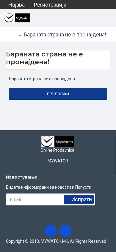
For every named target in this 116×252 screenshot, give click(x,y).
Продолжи (58, 94)
